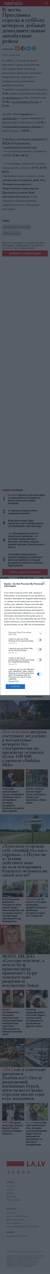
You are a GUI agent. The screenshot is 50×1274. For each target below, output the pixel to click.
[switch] (39, 640)
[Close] (44, 584)
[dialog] (25, 637)
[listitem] (25, 633)
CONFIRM (15, 686)
